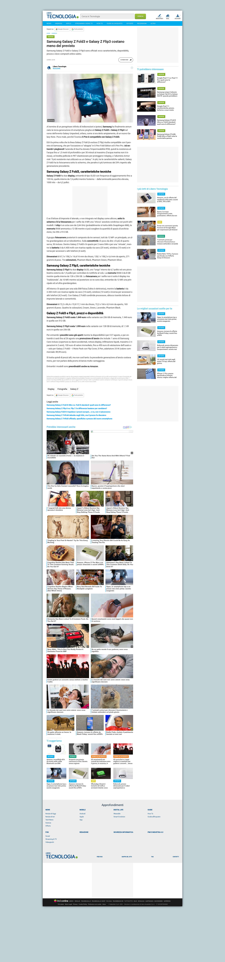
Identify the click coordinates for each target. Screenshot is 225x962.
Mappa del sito (127, 857)
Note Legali (68, 904)
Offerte (48, 826)
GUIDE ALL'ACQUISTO (114, 23)
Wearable (117, 814)
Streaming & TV (51, 839)
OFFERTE (129, 23)
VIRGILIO (77, 901)
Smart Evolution (119, 817)
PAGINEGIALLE (86, 901)
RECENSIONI (142, 23)
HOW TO (100, 23)
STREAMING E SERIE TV (84, 23)
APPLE (68, 23)
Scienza (48, 823)
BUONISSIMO (158, 901)
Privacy (75, 904)
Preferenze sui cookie (94, 904)
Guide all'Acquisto (154, 817)
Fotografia (62, 389)
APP (93, 781)
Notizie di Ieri (50, 817)
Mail (167, 18)
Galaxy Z (74, 389)
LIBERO (71, 901)
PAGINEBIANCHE (118, 901)
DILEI (135, 901)
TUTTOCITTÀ (128, 901)
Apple (82, 817)
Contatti (176, 857)
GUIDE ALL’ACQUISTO (99, 756)
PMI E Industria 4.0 (155, 832)
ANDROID (58, 23)
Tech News (49, 820)
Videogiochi (49, 842)
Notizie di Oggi (50, 814)
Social (47, 836)
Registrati (159, 18)
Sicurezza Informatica (123, 832)
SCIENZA (73, 756)
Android (82, 814)
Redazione (84, 832)
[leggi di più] (132, 68)
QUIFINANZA (149, 901)
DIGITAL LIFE (118, 810)
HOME (48, 33)
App (81, 820)
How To (150, 814)
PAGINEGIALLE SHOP (98, 901)
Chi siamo (61, 904)
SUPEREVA (167, 901)
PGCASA (109, 901)
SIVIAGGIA (141, 901)
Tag (152, 857)
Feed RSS (100, 857)
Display (51, 389)
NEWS (49, 23)
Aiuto (104, 904)
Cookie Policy (83, 904)
